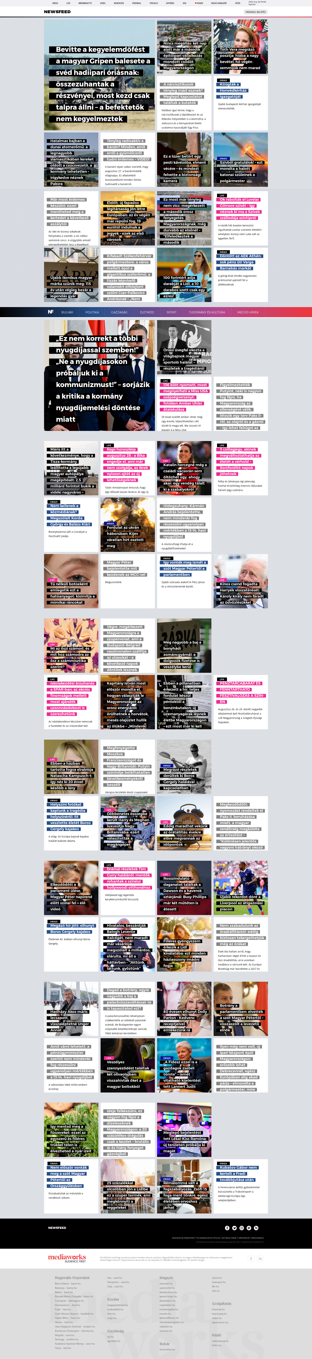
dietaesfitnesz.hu (169, 1317)
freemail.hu (218, 1309)
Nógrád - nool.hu (64, 1335)
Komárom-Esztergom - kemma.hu (74, 1330)
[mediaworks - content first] (67, 1258)
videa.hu (217, 1318)
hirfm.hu (216, 1345)
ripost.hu (217, 1277)
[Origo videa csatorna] (249, 1228)
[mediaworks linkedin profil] (260, 1258)
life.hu (215, 1286)
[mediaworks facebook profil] (251, 1258)
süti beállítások (229, 1238)
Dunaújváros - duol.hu (67, 1305)
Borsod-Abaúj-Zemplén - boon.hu (74, 1296)
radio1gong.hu (220, 1341)
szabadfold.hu (115, 1309)
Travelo (154, 3)
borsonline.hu (167, 1349)
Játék (237, 3)
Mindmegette (85, 3)
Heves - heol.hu (64, 1322)
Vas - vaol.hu (114, 1277)
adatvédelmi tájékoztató (183, 1238)
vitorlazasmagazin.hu (172, 1322)
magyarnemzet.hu (117, 1305)
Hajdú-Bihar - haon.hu (67, 1317)
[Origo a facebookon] (227, 1228)
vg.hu (110, 1336)
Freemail (136, 3)
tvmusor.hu (166, 1330)
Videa (102, 3)
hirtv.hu (111, 1313)
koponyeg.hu (219, 1313)
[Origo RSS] (256, 1228)
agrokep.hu (113, 1341)
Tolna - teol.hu (63, 1348)
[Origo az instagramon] (241, 1228)
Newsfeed (119, 3)
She (184, 3)
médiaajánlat (258, 1238)
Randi (200, 3)
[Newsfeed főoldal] (57, 1228)
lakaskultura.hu (168, 1292)
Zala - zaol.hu (115, 1286)
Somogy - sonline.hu (66, 1339)
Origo (55, 3)
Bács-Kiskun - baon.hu (68, 1283)
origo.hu (112, 1318)
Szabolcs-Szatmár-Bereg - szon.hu (75, 1343)
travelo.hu (165, 1313)
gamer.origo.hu (168, 1296)
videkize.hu (166, 1326)
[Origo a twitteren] (234, 1228)
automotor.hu (167, 1287)
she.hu (216, 1290)
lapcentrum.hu (220, 1322)
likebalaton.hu (168, 1300)
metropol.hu (219, 1282)
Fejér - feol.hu (63, 1309)
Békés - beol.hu (64, 1292)
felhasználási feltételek (208, 1238)
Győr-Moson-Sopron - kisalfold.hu (74, 1313)
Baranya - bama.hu (66, 1287)
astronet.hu (166, 1283)
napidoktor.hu (167, 1305)
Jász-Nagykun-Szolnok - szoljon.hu (75, 1326)
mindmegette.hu (169, 1309)
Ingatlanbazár (219, 3)
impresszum (244, 1238)
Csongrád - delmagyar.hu (69, 1300)
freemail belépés (256, 12)
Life (68, 3)
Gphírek (170, 3)
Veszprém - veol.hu (118, 1282)
